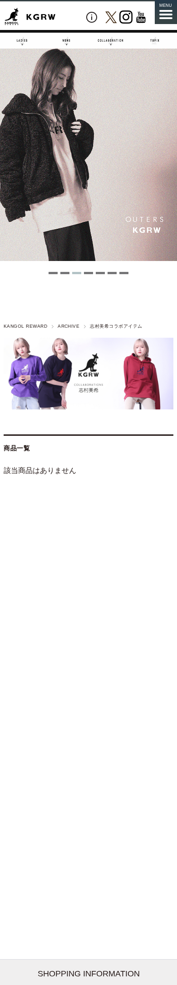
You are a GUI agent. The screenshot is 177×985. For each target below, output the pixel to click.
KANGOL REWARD (25, 326)
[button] (53, 273)
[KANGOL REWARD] (30, 17)
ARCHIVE (68, 326)
